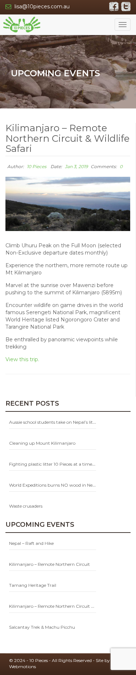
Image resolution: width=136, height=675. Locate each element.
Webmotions (22, 666)
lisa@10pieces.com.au (42, 6)
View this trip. (22, 359)
